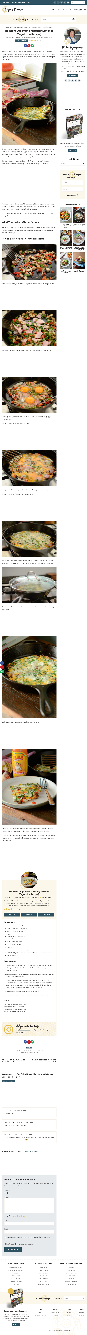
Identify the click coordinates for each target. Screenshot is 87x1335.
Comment (8, 1197)
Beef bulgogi (15, 1278)
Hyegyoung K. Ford (15, 37)
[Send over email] (32, 46)
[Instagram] (54, 2)
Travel (69, 1312)
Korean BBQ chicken (16, 1267)
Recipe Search (55, 1312)
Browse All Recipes (80, 9)
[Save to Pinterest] (29, 46)
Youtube (81, 1322)
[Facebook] (58, 2)
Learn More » (72, 75)
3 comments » (48, 37)
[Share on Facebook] (25, 46)
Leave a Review (46, 915)
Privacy (40, 1322)
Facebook (82, 1312)
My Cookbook (55, 1319)
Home (3, 2)
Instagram (81, 1319)
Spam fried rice (71, 1273)
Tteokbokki (16, 1284)
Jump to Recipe (22, 41)
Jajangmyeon (71, 1276)
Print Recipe (12, 915)
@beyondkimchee (24, 1030)
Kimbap (71, 1267)
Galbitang (43, 1276)
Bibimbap (16, 1273)
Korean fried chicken (15, 1270)
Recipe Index (20, 27)
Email (7, 1229)
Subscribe (72, 195)
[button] (30, 41)
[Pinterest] (61, 2)
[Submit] (83, 2)
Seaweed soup (43, 1270)
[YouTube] (68, 2)
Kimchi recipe (15, 1276)
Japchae (71, 1278)
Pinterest (82, 1316)
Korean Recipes (57, 9)
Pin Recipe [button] (29, 915)
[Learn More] (72, 35)
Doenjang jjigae (43, 1284)
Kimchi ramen (71, 1284)
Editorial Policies (40, 1316)
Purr (68, 1330)
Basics (69, 1316)
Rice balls (71, 1270)
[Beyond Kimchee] (13, 9)
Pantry (28, 2)
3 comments (22, 1052)
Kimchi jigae (43, 1273)
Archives (28, 27)
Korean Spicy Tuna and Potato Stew (13, 1060)
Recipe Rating (9, 1216)
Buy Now (72, 150)
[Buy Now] (72, 126)
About (8, 2)
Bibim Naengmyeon (71, 1281)
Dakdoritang (43, 1278)
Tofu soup (43, 1267)
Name (7, 1221)
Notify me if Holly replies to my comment (19, 1244)
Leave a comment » (34, 1052)
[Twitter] (64, 2)
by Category (67, 9)
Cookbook (21, 2)
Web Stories (69, 1319)
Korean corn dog (16, 1281)
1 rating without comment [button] (29, 1151)
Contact (14, 2)
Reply (30, 1134)
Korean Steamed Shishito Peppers (43, 1060)
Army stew (43, 1281)
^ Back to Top (59, 1328)
